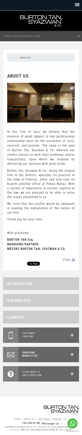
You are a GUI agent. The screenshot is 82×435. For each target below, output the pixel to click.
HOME (17, 418)
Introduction (19, 283)
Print (66, 260)
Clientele (16, 317)
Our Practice (19, 300)
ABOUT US (29, 418)
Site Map (15, 429)
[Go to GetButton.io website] (72, 431)
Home (13, 57)
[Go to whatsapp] (72, 423)
